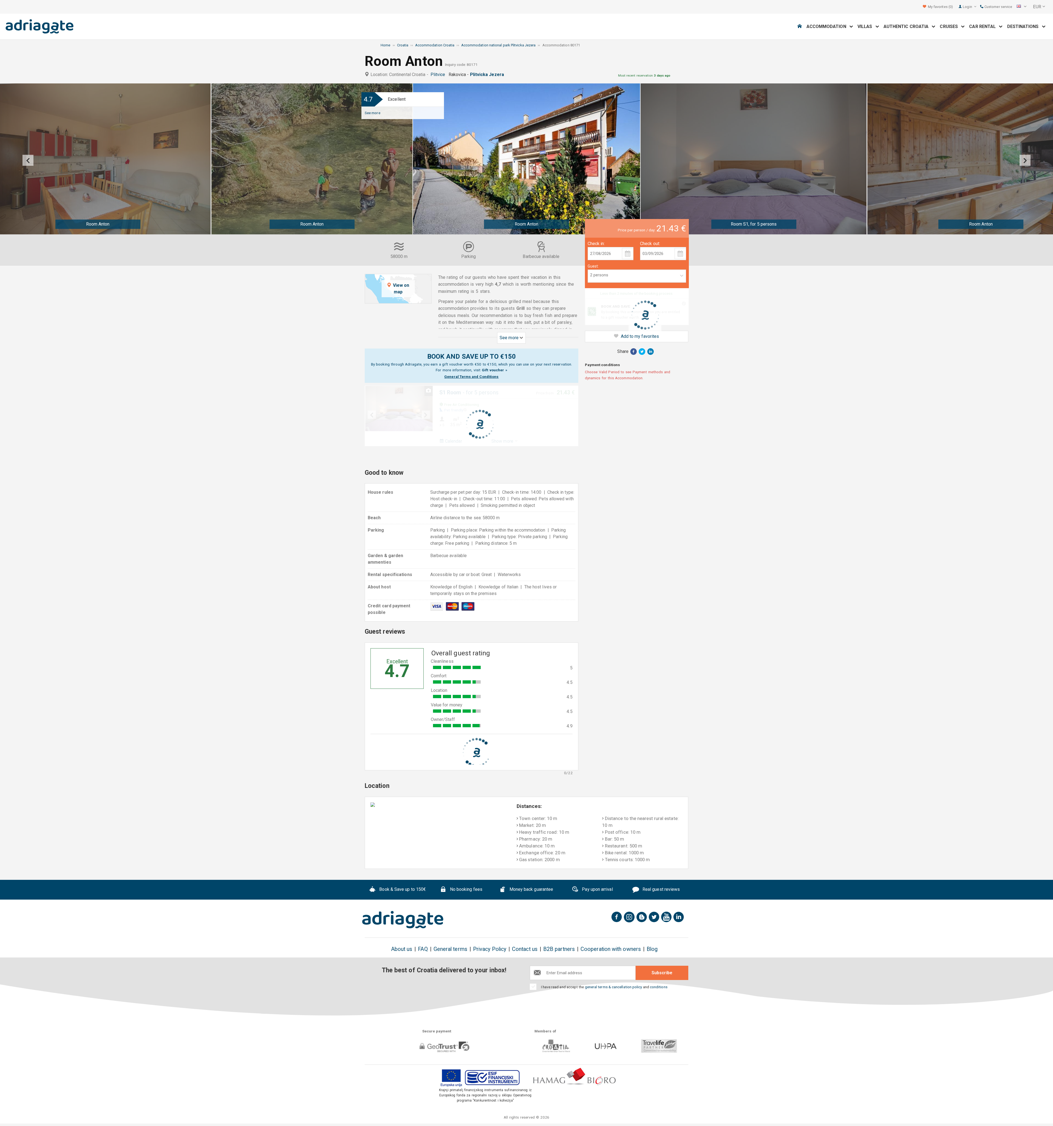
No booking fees (465, 889)
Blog (652, 949)
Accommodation (828, 26)
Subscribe (662, 972)
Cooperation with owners (611, 949)
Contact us (524, 949)
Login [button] (968, 7)
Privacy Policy (489, 949)
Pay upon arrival (597, 889)
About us (401, 949)
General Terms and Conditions (471, 376)
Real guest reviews (660, 889)
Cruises (950, 26)
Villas (866, 26)
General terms (450, 949)
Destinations (1024, 26)
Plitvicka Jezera (488, 74)
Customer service (998, 7)
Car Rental (984, 26)
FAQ (423, 949)
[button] (1021, 7)
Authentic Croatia (908, 26)
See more (372, 113)
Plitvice (439, 74)
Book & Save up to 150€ (402, 889)
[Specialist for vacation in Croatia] (403, 920)
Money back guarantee (530, 889)
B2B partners (559, 949)
